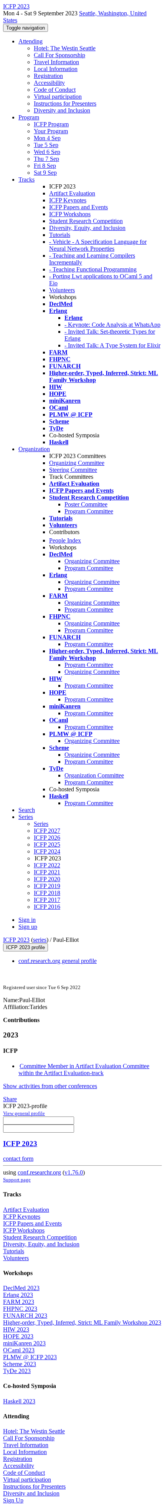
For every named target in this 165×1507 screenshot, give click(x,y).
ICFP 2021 (47, 872)
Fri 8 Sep (45, 165)
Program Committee (88, 511)
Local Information (56, 69)
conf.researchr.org (39, 1172)
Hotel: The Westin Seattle (65, 48)
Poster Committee (85, 504)
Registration (48, 76)
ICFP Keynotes (67, 200)
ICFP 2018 (47, 893)
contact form (18, 1158)
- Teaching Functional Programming (93, 269)
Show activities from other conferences (50, 1086)
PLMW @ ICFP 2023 (30, 1357)
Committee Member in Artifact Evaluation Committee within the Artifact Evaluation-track (83, 1069)
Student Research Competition (86, 221)
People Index (65, 540)
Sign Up (13, 1500)
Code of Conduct (55, 89)
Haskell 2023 (19, 1401)
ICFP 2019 (47, 886)
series (39, 939)
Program (28, 117)
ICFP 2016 (47, 906)
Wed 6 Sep (47, 152)
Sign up (27, 926)
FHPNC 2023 (20, 1308)
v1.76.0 (73, 1172)
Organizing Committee (76, 463)
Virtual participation (58, 96)
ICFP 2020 (47, 879)
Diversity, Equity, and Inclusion (87, 228)
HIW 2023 (16, 1329)
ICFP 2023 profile (25, 947)
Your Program (51, 131)
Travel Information (56, 62)
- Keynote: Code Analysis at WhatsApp (112, 324)
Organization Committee (94, 775)
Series (41, 823)
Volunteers (62, 290)
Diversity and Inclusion (62, 110)
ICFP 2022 (47, 865)
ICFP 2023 (16, 939)
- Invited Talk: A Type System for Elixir (112, 345)
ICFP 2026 (47, 837)
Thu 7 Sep (46, 158)
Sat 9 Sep (45, 172)
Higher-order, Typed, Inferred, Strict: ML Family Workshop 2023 (82, 1322)
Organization (34, 449)
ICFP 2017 (47, 900)
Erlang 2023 (18, 1295)
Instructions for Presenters (65, 103)
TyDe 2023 (17, 1371)
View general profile (24, 1113)
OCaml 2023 (19, 1350)
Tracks (26, 179)
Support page (17, 1180)
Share (10, 1099)
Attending (30, 41)
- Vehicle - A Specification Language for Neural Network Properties (98, 245)
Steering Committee (73, 469)
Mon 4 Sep (47, 138)
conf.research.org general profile (57, 961)
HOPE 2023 (18, 1336)
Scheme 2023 (19, 1364)
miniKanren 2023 (24, 1343)
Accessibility (49, 82)
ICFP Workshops (70, 214)
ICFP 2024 (47, 851)
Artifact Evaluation (72, 193)
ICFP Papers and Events (78, 207)
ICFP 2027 (47, 830)
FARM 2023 (18, 1302)
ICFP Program (51, 124)
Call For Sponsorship (59, 55)
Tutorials (59, 235)
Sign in (27, 919)
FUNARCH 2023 (25, 1315)
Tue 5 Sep (46, 145)
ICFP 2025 (47, 844)
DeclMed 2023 (21, 1288)
